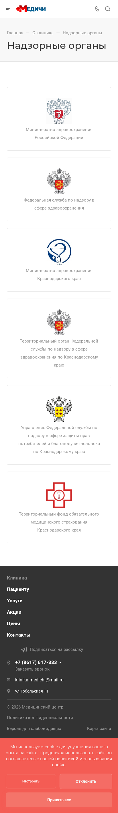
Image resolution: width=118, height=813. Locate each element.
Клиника (17, 578)
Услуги (15, 600)
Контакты (18, 635)
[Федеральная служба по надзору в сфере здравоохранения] (59, 181)
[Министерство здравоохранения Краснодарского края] (59, 252)
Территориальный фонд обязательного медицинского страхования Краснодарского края (59, 522)
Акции (14, 612)
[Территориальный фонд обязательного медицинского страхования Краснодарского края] (59, 495)
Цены (13, 623)
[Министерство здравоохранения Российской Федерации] (59, 111)
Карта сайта (99, 728)
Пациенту (18, 589)
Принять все (59, 800)
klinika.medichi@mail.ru (39, 680)
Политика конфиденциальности (40, 717)
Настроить (31, 781)
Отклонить (86, 781)
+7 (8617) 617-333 (36, 662)
